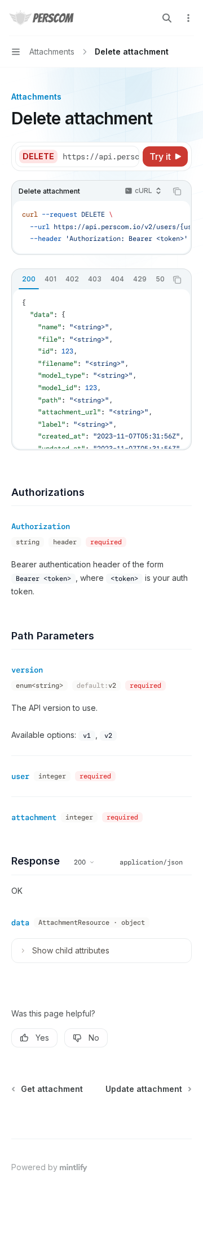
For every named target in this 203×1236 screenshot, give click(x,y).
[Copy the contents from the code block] (177, 191)
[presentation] (100, 156)
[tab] (29, 279)
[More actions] (188, 18)
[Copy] (128, 156)
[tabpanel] (101, 369)
